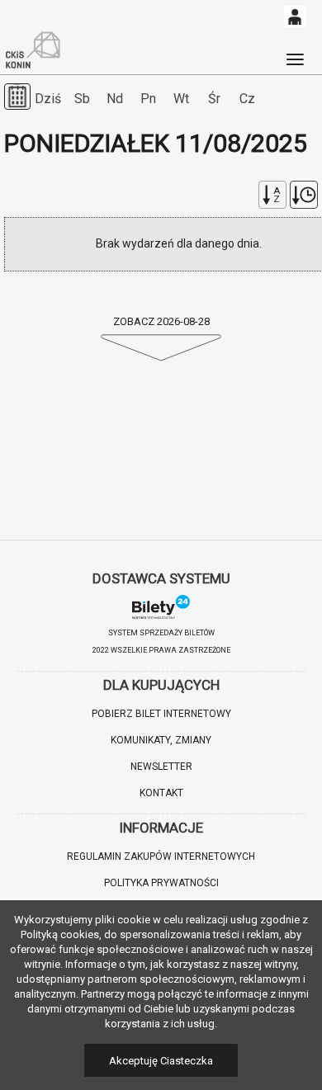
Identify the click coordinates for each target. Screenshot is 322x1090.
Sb (82, 98)
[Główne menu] (295, 52)
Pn (148, 98)
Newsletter (161, 766)
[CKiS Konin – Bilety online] (33, 50)
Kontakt (161, 793)
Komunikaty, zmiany (161, 740)
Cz (247, 98)
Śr (214, 98)
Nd (115, 98)
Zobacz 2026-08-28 (161, 321)
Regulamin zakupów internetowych (161, 856)
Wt (181, 98)
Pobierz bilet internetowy (161, 714)
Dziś (48, 98)
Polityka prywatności (161, 883)
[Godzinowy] (304, 195)
